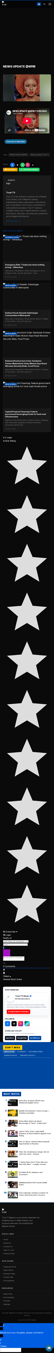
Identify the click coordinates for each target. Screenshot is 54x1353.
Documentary (9, 1281)
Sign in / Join (9, 1250)
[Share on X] (17, 165)
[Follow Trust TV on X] (14, 1023)
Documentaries (36, 1052)
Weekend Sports (27, 1055)
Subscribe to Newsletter (15, 142)
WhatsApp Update (30, 169)
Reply (4, 1346)
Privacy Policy (9, 1253)
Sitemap (7, 1304)
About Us (7, 1243)
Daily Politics (8, 1270)
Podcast (7, 1301)
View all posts (12, 221)
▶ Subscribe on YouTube (18, 1012)
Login (8, 935)
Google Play (22, 1038)
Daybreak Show (10, 1267)
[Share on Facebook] (12, 165)
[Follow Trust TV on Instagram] (20, 1023)
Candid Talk (8, 1277)
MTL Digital (32, 1320)
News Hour (9, 1052)
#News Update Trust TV (40, 155)
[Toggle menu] (50, 4)
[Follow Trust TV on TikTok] (27, 1023)
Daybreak (21, 1052)
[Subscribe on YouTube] (39, 4)
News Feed (8, 1294)
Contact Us (8, 1246)
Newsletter (11, 169)
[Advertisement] (27, 36)
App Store (10, 1038)
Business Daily (9, 1274)
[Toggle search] (44, 4)
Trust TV (12, 1313)
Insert (23, 1351)
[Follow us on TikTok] (33, 165)
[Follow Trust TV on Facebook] (7, 1023)
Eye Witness (35, 1038)
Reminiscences (10, 1055)
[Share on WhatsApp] (22, 165)
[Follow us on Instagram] (27, 165)
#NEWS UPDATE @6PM (18, 155)
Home (6, 1239)
